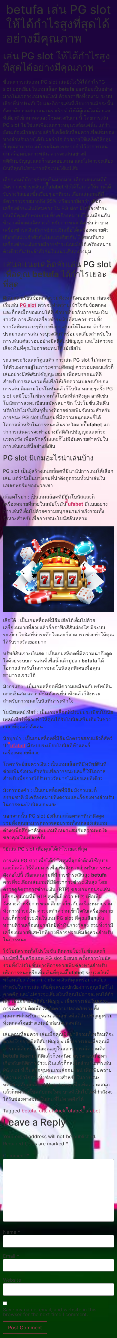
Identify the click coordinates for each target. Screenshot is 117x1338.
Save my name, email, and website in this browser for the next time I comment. (49, 1312)
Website (12, 1279)
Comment (16, 1155)
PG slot (28, 305)
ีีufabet (18, 745)
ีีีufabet (75, 504)
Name (11, 1232)
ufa (42, 1111)
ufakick (57, 1111)
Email (11, 1256)
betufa (29, 1111)
